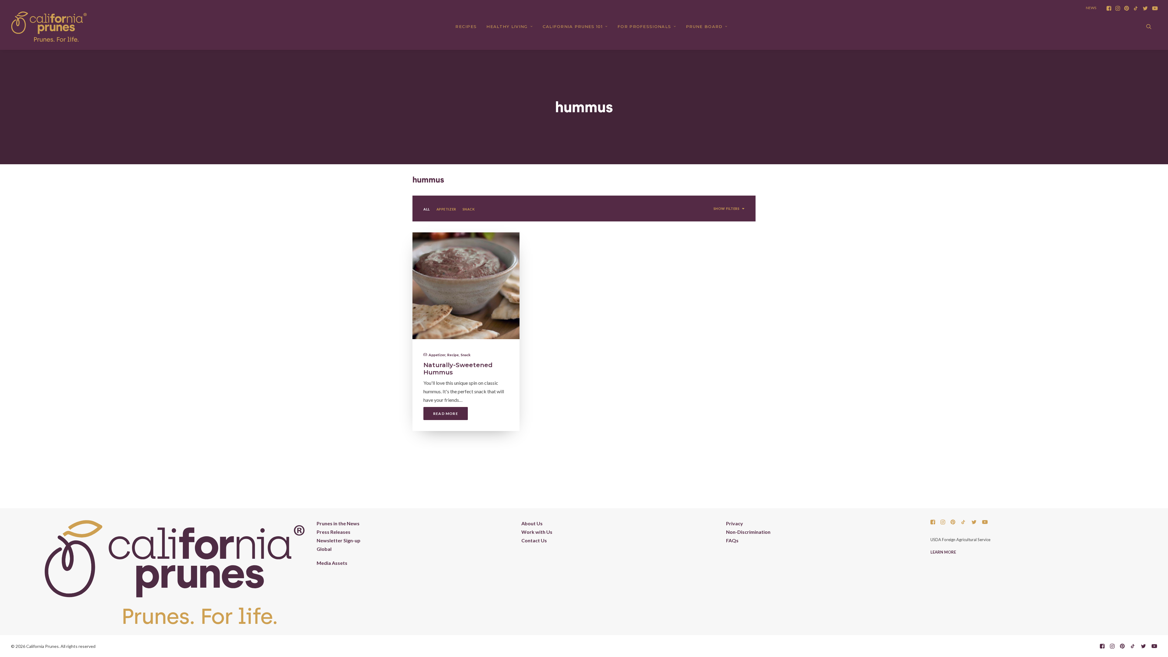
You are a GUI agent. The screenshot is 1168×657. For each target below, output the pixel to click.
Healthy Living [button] (506, 26)
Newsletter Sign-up (338, 540)
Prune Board (704, 26)
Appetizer (437, 355)
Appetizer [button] (446, 209)
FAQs (732, 540)
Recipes (466, 26)
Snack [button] (469, 209)
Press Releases (333, 532)
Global (324, 549)
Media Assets (332, 563)
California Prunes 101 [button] (573, 26)
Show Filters (727, 208)
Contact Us (534, 540)
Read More (445, 413)
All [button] (426, 209)
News (1091, 7)
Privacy (734, 523)
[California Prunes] (49, 26)
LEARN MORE (943, 552)
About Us (532, 523)
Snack (466, 355)
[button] (1108, 8)
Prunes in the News (338, 523)
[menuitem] (1108, 8)
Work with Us (536, 532)
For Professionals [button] (644, 26)
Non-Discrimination (748, 532)
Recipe (453, 355)
